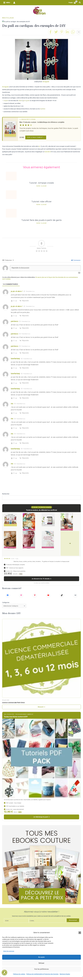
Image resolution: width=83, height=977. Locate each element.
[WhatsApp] (73, 32)
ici (39, 146)
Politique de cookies (19, 974)
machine (42, 109)
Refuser (41, 963)
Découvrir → (41, 707)
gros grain (26, 100)
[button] (80, 933)
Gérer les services (8, 951)
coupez (5, 100)
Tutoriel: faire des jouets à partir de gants (41, 220)
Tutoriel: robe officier (41, 201)
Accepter (41, 957)
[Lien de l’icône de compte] (14, 3)
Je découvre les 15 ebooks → (41, 578)
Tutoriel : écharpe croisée (41, 183)
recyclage (8, 18)
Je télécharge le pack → (41, 817)
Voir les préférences (41, 969)
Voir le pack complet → (35, 137)
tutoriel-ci (48, 151)
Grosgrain (46, 81)
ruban (20, 100)
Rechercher (5, 494)
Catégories (5, 602)
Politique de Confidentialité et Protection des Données (42, 974)
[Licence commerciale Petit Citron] (41, 658)
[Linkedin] (67, 32)
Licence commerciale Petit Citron (13, 702)
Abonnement (73, 920)
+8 (70, 543)
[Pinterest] (61, 32)
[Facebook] (50, 32)
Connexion (77, 260)
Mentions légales (65, 974)
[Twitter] (56, 32)
